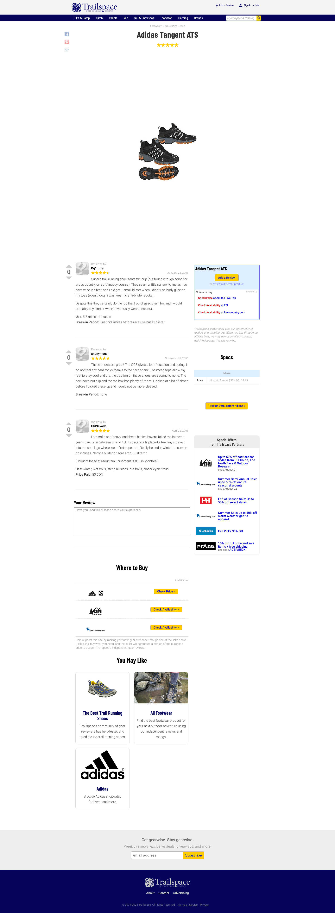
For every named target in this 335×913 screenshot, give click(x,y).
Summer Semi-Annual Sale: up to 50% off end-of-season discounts (237, 482)
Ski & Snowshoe (144, 18)
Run (125, 18)
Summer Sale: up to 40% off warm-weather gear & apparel (237, 516)
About (150, 893)
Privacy (204, 904)
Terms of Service (188, 904)
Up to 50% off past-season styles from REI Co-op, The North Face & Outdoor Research (236, 461)
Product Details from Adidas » (227, 406)
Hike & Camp (82, 18)
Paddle (113, 18)
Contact (163, 893)
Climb (99, 18)
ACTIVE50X (237, 549)
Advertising (181, 893)
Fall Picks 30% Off (230, 531)
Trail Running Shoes (174, 25)
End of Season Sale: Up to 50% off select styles (236, 500)
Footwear (166, 18)
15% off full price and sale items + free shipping (236, 544)
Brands (198, 18)
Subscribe (193, 855)
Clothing (183, 18)
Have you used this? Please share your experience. (108, 510)
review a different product (228, 283)
